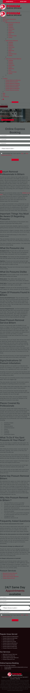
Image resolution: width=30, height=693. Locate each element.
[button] (15, 148)
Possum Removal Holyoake (10, 648)
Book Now (15, 620)
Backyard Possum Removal (13, 22)
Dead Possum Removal (12, 40)
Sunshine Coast (12, 35)
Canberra (10, 27)
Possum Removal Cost (9, 578)
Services (5, 21)
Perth (9, 34)
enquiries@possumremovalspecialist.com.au (16, 667)
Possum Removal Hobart (12, 86)
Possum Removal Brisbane (12, 88)
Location (5, 78)
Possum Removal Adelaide (13, 83)
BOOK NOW (23, 1)
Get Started (15, 159)
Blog (4, 93)
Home (4, 17)
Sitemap (18, 678)
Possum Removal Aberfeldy (10, 638)
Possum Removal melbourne (13, 80)
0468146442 (9, 1)
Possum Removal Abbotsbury (10, 636)
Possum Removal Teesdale (10, 644)
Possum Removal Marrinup (10, 646)
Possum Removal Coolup (9, 641)
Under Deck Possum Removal (13, 58)
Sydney (10, 37)
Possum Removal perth (12, 81)
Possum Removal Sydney (12, 90)
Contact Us (6, 96)
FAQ (4, 95)
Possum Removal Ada (8, 640)
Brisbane (10, 25)
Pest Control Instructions (9, 19)
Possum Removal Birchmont (10, 643)
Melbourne (11, 32)
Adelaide (10, 24)
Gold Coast (11, 29)
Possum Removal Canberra (13, 85)
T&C (22, 153)
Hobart (10, 30)
